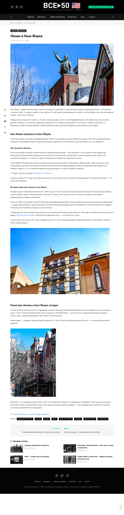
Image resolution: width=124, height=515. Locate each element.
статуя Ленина (103, 419)
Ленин (54, 419)
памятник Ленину (89, 419)
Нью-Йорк (41, 17)
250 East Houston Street (25, 215)
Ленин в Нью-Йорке (66, 419)
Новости (30, 17)
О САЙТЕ (92, 17)
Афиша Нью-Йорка (57, 17)
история (46, 419)
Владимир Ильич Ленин (25, 419)
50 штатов (72, 17)
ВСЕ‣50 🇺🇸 (62, 5)
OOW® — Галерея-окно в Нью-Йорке (36, 456)
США (82, 17)
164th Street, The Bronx (42, 173)
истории (38, 419)
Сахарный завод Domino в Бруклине (36, 445)
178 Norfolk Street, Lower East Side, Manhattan (31, 414)
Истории (14, 30)
